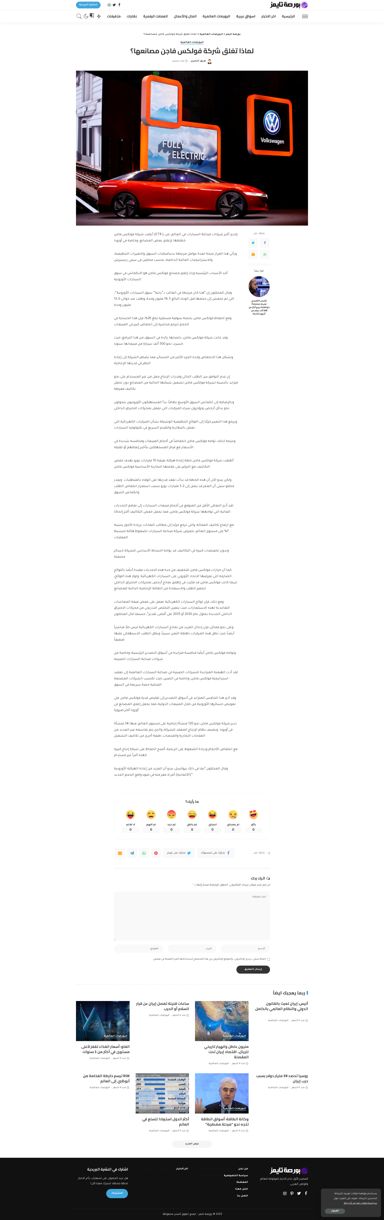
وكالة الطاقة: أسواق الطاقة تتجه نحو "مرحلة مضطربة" (225, 1122)
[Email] (253, 254)
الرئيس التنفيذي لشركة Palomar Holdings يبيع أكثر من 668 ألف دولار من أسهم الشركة (259, 307)
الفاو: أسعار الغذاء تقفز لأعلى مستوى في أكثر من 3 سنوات (105, 1049)
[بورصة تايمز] (289, 5)
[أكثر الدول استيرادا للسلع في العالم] (162, 1093)
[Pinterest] (156, 853)
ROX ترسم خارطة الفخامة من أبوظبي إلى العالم (106, 1078)
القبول (335, 1211)
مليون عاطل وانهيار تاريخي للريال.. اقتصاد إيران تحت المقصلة (226, 1051)
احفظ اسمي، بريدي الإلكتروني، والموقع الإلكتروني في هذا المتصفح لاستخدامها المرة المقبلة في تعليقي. (209, 959)
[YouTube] (109, 5)
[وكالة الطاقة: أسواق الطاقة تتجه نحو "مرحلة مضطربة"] (222, 1093)
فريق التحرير (198, 61)
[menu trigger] (303, 16)
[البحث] (79, 16)
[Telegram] (132, 853)
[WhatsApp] (265, 254)
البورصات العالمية (192, 42)
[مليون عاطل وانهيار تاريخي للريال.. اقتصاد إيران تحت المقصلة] (222, 1021)
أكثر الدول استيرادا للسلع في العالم (165, 1122)
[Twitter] (114, 5)
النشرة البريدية (88, 5)
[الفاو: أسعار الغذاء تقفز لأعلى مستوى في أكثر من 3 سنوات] (103, 1021)
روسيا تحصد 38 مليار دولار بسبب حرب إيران (282, 1078)
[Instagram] (285, 1194)
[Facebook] (119, 5)
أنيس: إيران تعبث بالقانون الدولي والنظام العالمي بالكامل (281, 1006)
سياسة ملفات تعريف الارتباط (360, 1203)
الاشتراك (117, 1193)
